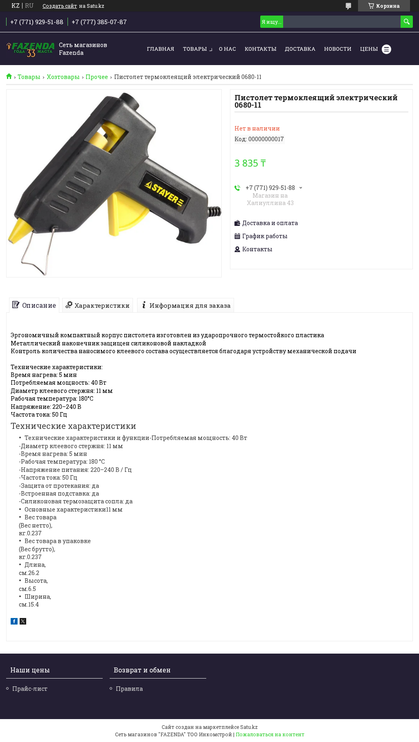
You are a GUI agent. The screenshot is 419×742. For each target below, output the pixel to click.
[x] (23, 622)
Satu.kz (249, 727)
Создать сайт (60, 6)
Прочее (97, 77)
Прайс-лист (29, 688)
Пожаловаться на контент (270, 734)
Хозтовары (63, 77)
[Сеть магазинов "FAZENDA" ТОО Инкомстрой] (30, 49)
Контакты (260, 48)
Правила (129, 688)
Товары (195, 48)
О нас (227, 48)
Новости (337, 48)
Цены (369, 48)
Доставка (300, 48)
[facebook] (14, 622)
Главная (160, 48)
